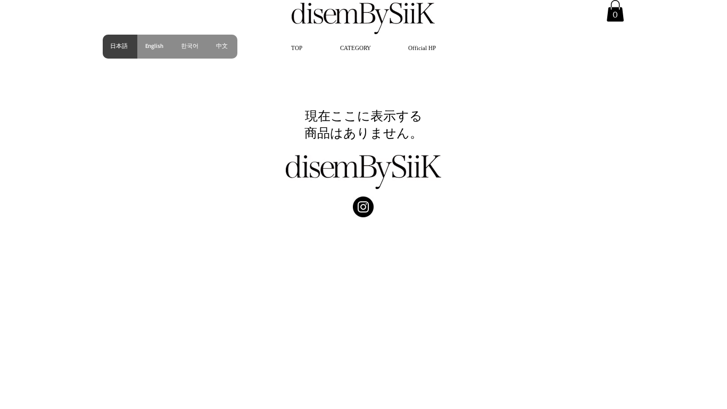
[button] (355, 48)
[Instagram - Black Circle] (363, 207)
